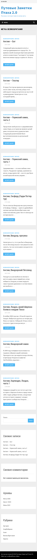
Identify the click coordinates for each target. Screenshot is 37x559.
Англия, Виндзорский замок (16, 344)
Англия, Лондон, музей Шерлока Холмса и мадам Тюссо (17, 308)
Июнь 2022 (6, 505)
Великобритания (8, 39)
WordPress (12, 556)
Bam (18, 556)
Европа (17, 39)
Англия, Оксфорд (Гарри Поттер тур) (15, 455)
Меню (6, 22)
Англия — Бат (9, 41)
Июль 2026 (6, 499)
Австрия (6, 526)
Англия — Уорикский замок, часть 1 (15, 451)
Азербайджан (7, 529)
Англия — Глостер (11, 80)
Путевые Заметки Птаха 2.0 (16, 10)
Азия (4, 532)
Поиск (5, 417)
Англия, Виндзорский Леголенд (17, 270)
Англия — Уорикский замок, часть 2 (15, 448)
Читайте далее (9, 64)
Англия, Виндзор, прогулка (15, 235)
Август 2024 (7, 502)
